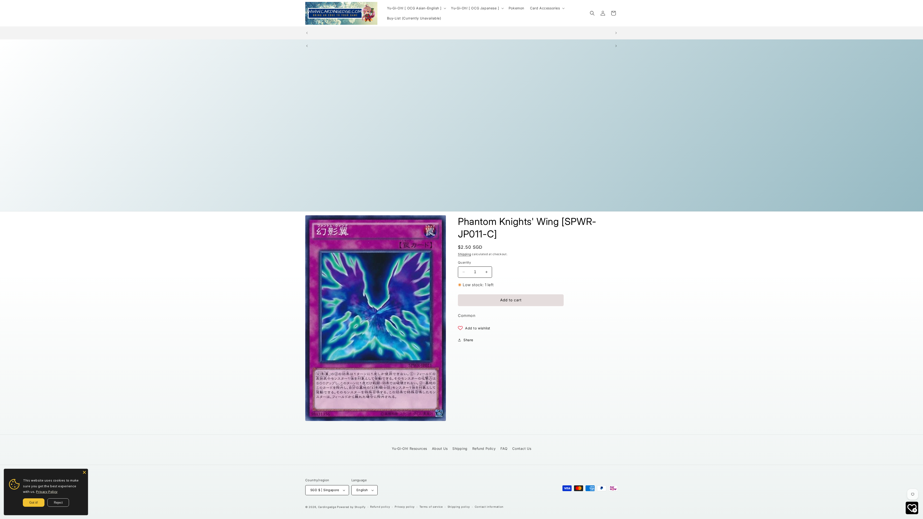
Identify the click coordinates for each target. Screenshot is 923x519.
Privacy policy (405, 506)
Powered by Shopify (351, 507)
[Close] (84, 472)
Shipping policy (459, 506)
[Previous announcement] (307, 32)
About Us (440, 448)
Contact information (489, 506)
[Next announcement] (616, 32)
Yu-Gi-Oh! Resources (409, 448)
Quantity (464, 262)
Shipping (464, 254)
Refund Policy (484, 448)
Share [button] (468, 340)
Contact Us (521, 448)
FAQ (504, 448)
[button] (416, 8)
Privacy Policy (46, 491)
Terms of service (431, 506)
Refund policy (380, 506)
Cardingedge (327, 507)
